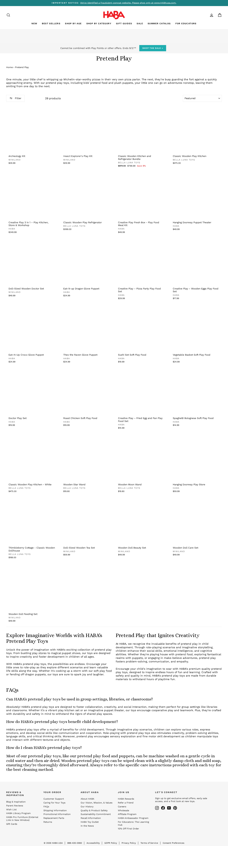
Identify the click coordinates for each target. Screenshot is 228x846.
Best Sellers (51, 23)
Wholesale (123, 810)
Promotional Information (57, 814)
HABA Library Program (18, 813)
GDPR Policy (110, 843)
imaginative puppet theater (106, 710)
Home (9, 67)
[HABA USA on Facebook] (163, 808)
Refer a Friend (125, 802)
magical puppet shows (65, 653)
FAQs (46, 806)
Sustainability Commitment (96, 814)
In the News (87, 826)
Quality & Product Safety (94, 810)
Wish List (11, 809)
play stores (39, 653)
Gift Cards (11, 824)
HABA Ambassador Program (133, 818)
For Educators (186, 23)
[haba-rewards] (206, 15)
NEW (34, 23)
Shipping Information (55, 810)
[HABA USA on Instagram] (157, 808)
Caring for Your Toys (54, 802)
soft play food (103, 670)
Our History (87, 806)
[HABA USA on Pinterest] (175, 808)
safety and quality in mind (133, 675)
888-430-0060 (74, 843)
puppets (40, 674)
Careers (122, 806)
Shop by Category (98, 23)
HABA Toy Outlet (90, 822)
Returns (47, 822)
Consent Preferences (173, 843)
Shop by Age (73, 23)
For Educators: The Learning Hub (133, 823)
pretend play (189, 643)
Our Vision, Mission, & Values (96, 802)
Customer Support (53, 799)
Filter (17, 98)
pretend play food (93, 756)
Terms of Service (149, 843)
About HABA (87, 799)
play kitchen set (68, 710)
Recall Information (91, 818)
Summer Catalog (159, 23)
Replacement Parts (53, 818)
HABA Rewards (126, 799)
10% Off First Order (128, 828)
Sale (140, 23)
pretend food (184, 654)
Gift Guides (124, 23)
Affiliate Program (127, 814)
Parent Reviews (14, 805)
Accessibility (93, 843)
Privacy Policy (129, 843)
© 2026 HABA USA (53, 843)
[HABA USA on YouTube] (169, 808)
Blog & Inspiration (16, 801)
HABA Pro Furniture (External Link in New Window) (22, 818)
